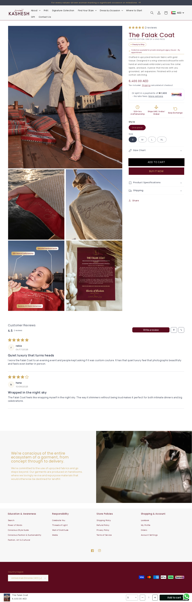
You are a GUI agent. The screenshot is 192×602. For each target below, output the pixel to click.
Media (55, 535)
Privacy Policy (103, 530)
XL (161, 139)
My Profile (145, 525)
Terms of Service (104, 535)
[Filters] (174, 330)
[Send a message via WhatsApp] (186, 596)
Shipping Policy (104, 520)
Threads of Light (60, 525)
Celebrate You (58, 520)
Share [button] (135, 200)
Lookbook (145, 520)
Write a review (151, 330)
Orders (144, 530)
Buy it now (156, 171)
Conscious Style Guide (18, 530)
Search (11, 520)
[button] (35, 10)
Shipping (146, 85)
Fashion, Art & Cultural (19, 540)
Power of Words (15, 525)
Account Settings (149, 535)
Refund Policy (103, 525)
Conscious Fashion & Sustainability (24, 535)
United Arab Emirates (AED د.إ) (26, 578)
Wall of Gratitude (60, 530)
